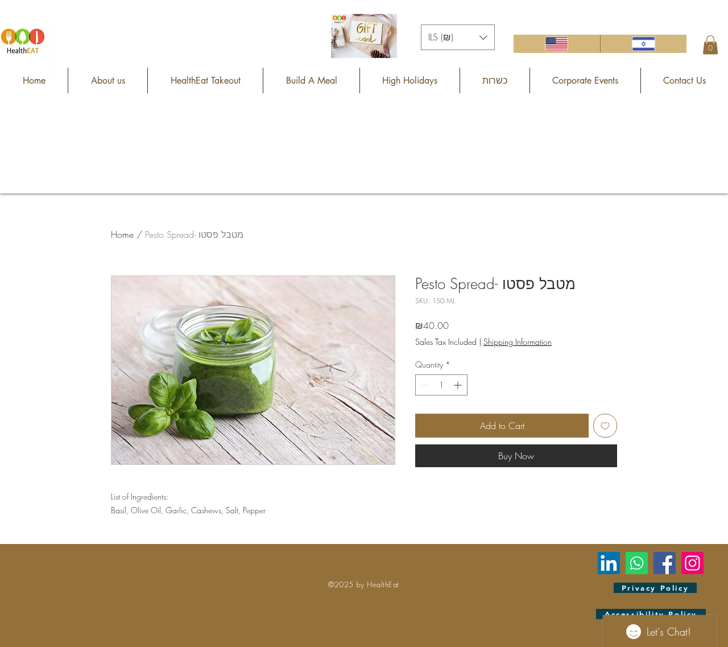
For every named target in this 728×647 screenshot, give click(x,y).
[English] (557, 44)
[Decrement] (424, 385)
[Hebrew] (643, 44)
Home (122, 234)
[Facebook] (664, 563)
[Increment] (459, 385)
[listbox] (458, 37)
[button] (458, 37)
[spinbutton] (441, 385)
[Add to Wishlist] (605, 426)
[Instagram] (692, 563)
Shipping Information (517, 341)
